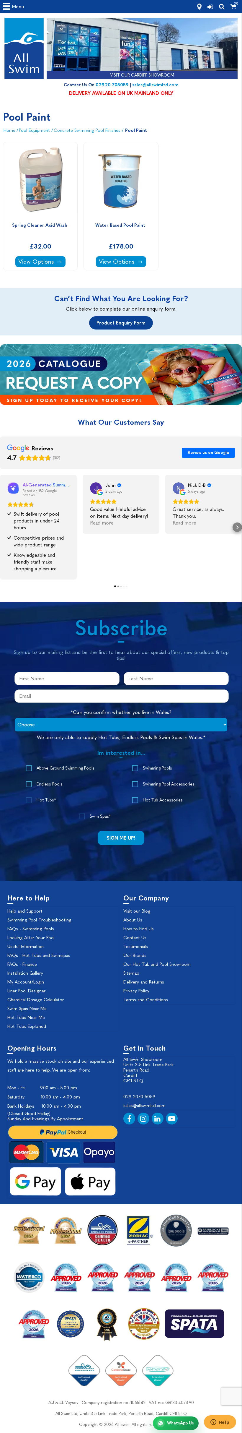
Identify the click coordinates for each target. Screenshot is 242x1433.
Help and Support (24, 911)
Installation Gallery (25, 973)
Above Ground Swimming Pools (65, 768)
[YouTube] (172, 1118)
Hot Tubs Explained (26, 1026)
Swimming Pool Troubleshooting (39, 920)
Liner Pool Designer (26, 991)
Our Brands (134, 955)
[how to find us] (199, 7)
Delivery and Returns (143, 982)
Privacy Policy (136, 991)
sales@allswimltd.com (155, 84)
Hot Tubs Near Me (26, 1017)
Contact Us (134, 937)
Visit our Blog (137, 911)
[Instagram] (143, 1118)
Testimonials (135, 946)
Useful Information (25, 946)
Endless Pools (50, 784)
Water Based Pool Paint (120, 225)
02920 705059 (112, 84)
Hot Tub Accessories (163, 800)
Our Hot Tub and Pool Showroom (157, 964)
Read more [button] (102, 523)
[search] (222, 6)
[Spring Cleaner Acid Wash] (40, 181)
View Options (42, 261)
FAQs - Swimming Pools (30, 928)
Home (9, 130)
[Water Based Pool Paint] (120, 181)
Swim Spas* (100, 816)
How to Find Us (138, 928)
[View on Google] (96, 488)
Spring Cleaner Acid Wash (40, 225)
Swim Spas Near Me (27, 1008)
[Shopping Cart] (233, 6)
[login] (210, 7)
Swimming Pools (157, 768)
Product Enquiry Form (121, 323)
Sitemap (131, 973)
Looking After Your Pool (31, 937)
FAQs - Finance (22, 964)
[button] (4, 527)
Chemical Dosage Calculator (35, 999)
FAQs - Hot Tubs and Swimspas (38, 955)
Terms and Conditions (145, 999)
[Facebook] (129, 1118)
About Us (132, 920)
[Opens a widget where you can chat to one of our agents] (220, 1422)
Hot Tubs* (46, 800)
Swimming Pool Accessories (168, 784)
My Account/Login (25, 982)
